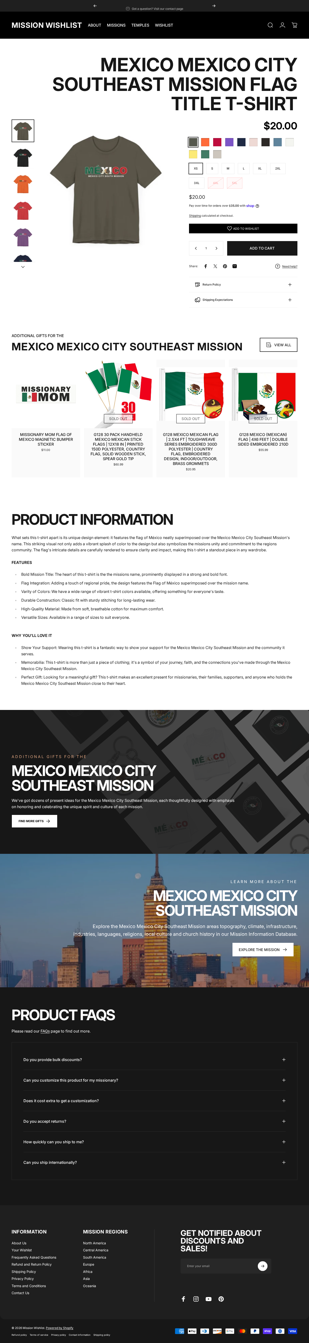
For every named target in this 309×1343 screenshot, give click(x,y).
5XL (234, 183)
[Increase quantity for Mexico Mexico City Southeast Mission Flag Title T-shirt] (217, 248)
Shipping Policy (24, 1271)
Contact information (80, 1335)
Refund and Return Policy (32, 1264)
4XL (215, 183)
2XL (278, 168)
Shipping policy (101, 1335)
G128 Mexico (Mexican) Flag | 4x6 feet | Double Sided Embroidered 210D (263, 439)
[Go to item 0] (23, 130)
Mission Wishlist (47, 25)
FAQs (45, 1031)
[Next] (214, 6)
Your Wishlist (22, 1250)
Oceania (89, 1286)
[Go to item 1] (23, 157)
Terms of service (39, 1335)
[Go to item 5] (23, 237)
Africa (87, 1271)
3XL (196, 183)
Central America (95, 1250)
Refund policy (19, 1335)
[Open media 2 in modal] (106, 187)
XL (260, 168)
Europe (88, 1264)
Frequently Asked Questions (34, 1257)
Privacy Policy (23, 1279)
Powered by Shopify (59, 1328)
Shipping (195, 215)
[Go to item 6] (23, 263)
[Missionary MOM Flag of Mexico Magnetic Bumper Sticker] (46, 394)
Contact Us (20, 1293)
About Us (19, 1243)
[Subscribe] (262, 1266)
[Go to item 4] (23, 210)
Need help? (289, 266)
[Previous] (95, 6)
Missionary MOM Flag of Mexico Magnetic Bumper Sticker (46, 439)
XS (196, 168)
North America (94, 1243)
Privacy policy (58, 1335)
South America (94, 1257)
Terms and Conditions (29, 1286)
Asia (86, 1279)
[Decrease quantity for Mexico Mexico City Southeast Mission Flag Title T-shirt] (194, 248)
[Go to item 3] (23, 183)
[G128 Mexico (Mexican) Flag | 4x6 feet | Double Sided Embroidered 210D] (263, 394)
